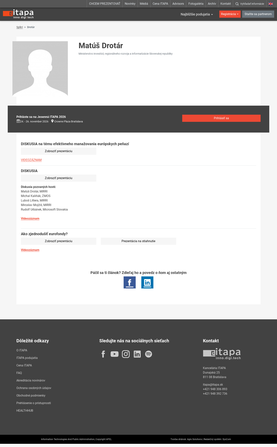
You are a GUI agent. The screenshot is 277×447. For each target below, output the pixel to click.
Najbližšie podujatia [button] (195, 14)
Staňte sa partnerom (258, 14)
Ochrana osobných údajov (33, 388)
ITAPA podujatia (27, 358)
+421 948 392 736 (215, 393)
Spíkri (19, 27)
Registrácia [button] (228, 14)
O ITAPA (21, 350)
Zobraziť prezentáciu (58, 151)
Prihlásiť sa (221, 118)
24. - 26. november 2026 (34, 121)
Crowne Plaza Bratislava (68, 121)
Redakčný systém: (213, 439)
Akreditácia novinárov (30, 380)
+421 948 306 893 (215, 389)
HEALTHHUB (24, 410)
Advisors (178, 3)
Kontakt (225, 3)
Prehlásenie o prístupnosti (33, 403)
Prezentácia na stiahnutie (138, 241)
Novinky (130, 3)
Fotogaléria (196, 3)
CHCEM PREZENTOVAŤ (104, 3)
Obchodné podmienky (30, 395)
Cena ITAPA (160, 3)
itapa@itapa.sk (213, 384)
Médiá (144, 3)
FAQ (19, 373)
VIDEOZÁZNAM (31, 160)
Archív (212, 3)
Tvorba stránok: (179, 439)
